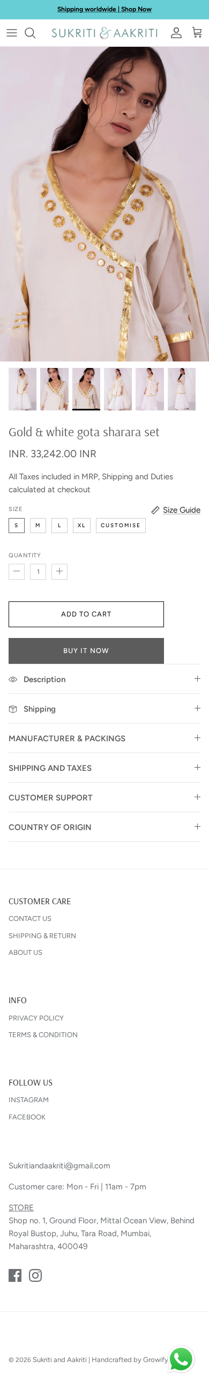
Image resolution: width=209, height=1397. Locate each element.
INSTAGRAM (29, 1100)
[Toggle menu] (12, 33)
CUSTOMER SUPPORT (51, 798)
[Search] (35, 33)
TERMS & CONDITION (43, 1035)
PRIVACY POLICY (36, 1018)
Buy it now (86, 651)
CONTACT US (30, 918)
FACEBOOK (27, 1117)
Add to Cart (86, 614)
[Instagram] (35, 1275)
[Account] (173, 33)
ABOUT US (25, 952)
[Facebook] (15, 1275)
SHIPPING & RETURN (42, 936)
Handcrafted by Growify (130, 1360)
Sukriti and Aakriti (60, 1360)
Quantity (25, 555)
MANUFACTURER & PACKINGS (67, 738)
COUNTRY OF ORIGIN (50, 827)
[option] (104, 204)
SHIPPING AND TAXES (50, 768)
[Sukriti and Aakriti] (104, 33)
